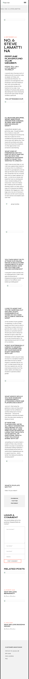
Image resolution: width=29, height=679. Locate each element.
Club (6, 9)
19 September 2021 (10, 37)
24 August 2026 (9, 589)
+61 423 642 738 (15, 651)
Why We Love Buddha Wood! (14, 625)
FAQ (6, 658)
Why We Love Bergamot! (10, 592)
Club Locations (9, 656)
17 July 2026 (8, 622)
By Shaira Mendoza (9, 596)
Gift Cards (8, 653)
